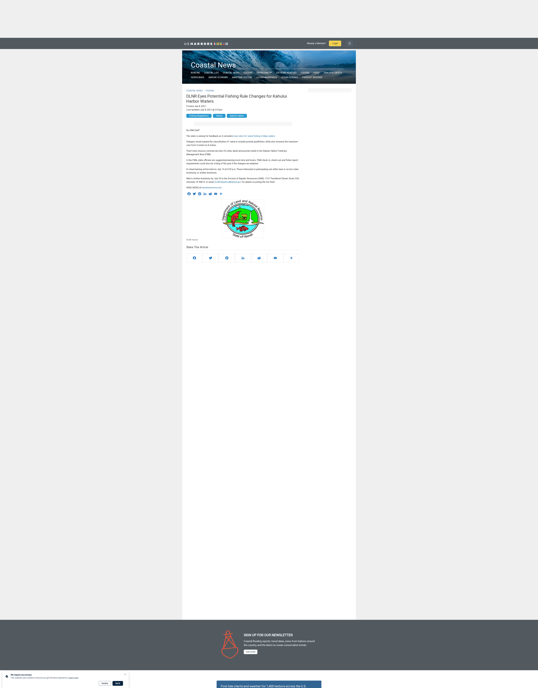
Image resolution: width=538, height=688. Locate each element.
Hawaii (219, 115)
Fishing (305, 72)
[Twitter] (210, 258)
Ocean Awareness (267, 77)
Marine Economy (218, 77)
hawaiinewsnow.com (212, 187)
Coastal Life (211, 72)
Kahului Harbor (237, 115)
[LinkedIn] (243, 258)
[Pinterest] (227, 258)
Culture (247, 72)
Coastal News (231, 72)
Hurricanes (197, 77)
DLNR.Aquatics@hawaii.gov (227, 182)
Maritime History (242, 77)
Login (335, 43)
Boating (195, 72)
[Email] (275, 258)
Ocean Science (289, 77)
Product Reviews (312, 77)
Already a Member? (316, 43)
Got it (117, 683)
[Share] (291, 258)
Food (316, 72)
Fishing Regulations (199, 115)
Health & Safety (333, 72)
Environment (264, 72)
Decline (105, 683)
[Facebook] (194, 258)
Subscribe (251, 651)
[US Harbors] (206, 43)
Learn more (73, 678)
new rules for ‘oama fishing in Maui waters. (254, 136)
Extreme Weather (286, 72)
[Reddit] (259, 258)
